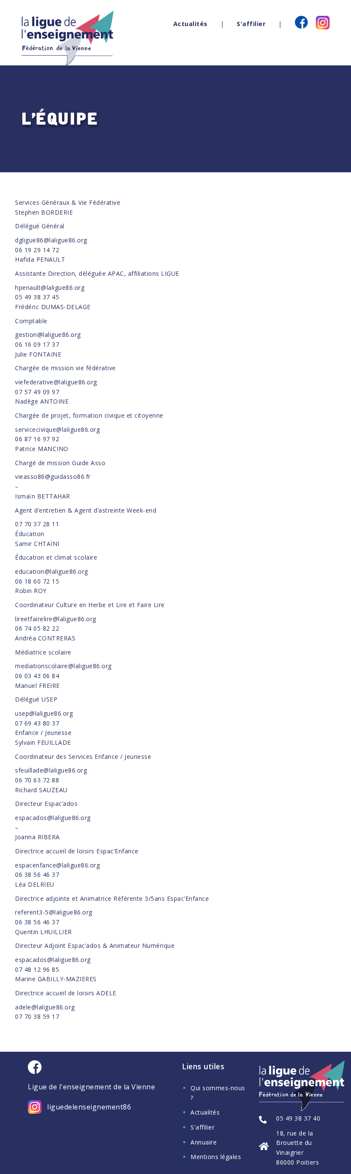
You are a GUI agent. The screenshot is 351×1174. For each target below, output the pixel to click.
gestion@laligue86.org (48, 334)
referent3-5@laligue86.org (53, 912)
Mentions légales (215, 1157)
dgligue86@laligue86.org (51, 240)
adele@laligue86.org (45, 1007)
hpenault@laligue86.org (49, 287)
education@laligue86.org (51, 571)
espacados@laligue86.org (53, 818)
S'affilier (251, 24)
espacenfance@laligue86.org (57, 865)
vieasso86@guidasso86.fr (53, 476)
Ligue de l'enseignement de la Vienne (91, 1087)
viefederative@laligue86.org (56, 382)
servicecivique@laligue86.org (57, 429)
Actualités (190, 24)
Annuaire (203, 1142)
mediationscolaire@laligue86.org (63, 666)
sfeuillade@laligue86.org (51, 770)
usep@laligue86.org (44, 713)
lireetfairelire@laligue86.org (55, 619)
